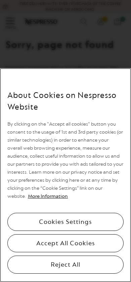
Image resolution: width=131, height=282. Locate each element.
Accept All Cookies (65, 243)
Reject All (65, 265)
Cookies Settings (65, 222)
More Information (48, 196)
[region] (65, 175)
